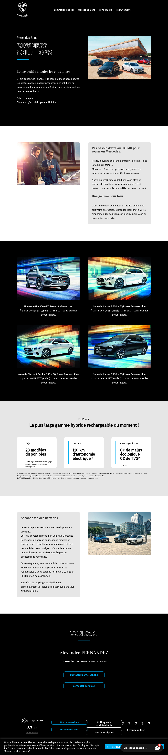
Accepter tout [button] (113, 746)
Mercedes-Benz (86, 9)
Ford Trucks (105, 9)
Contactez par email (84, 685)
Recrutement (123, 9)
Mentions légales (104, 732)
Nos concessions (69, 722)
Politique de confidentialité (104, 724)
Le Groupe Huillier (64, 9)
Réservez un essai (69, 729)
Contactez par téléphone (84, 674)
